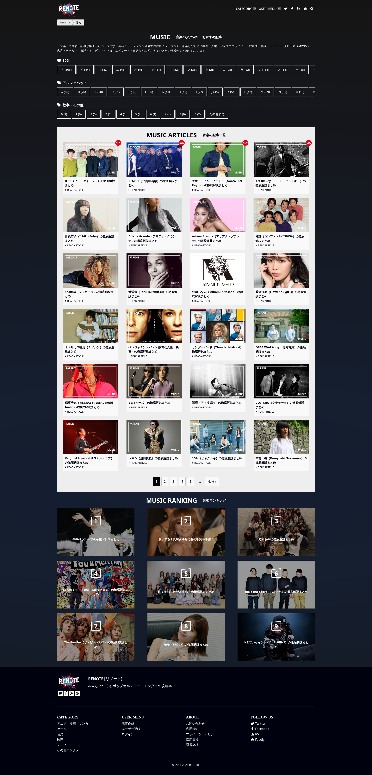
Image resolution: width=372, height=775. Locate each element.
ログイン (128, 734)
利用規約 (192, 729)
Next (211, 481)
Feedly (259, 739)
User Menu (268, 9)
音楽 (60, 734)
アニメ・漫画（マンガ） (74, 723)
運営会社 (192, 745)
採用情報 (192, 739)
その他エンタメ (68, 750)
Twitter (260, 723)
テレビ (61, 745)
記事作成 (128, 723)
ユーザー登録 (131, 729)
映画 (60, 739)
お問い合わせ (195, 723)
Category (244, 9)
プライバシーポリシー (201, 734)
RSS (257, 734)
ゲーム (61, 729)
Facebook (261, 729)
